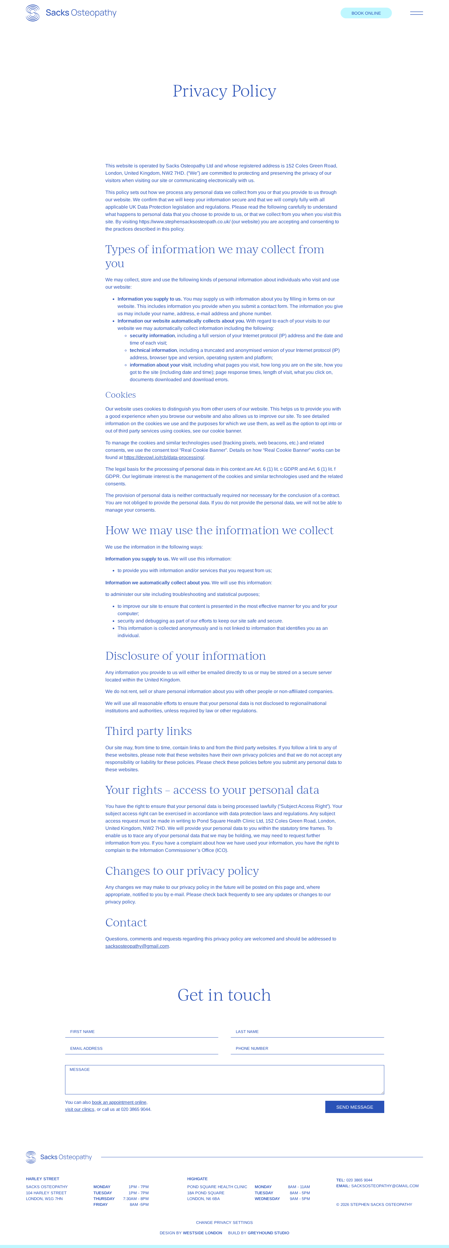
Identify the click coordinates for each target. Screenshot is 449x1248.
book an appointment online (119, 1102)
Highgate (197, 1179)
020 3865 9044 (359, 1180)
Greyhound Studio (268, 1233)
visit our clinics (79, 1109)
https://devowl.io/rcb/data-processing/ (164, 457)
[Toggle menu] (416, 13)
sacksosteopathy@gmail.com (137, 946)
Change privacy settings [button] (224, 1222)
